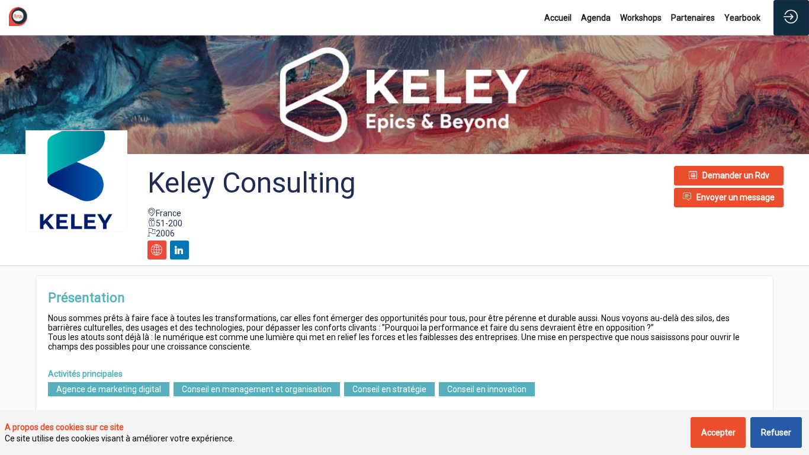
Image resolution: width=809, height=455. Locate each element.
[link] (558, 18)
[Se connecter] (791, 18)
